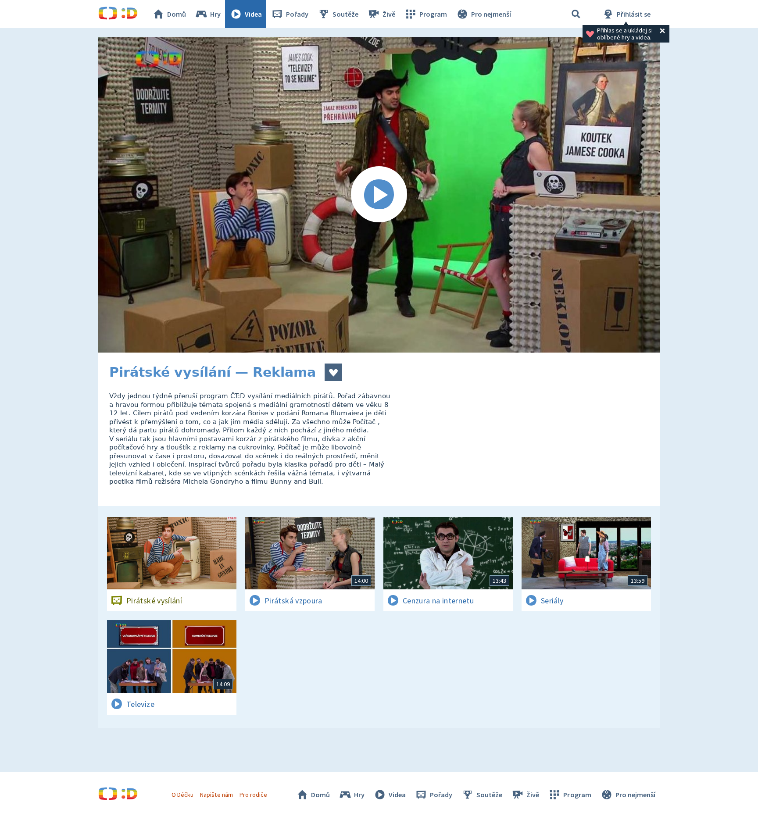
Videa (253, 14)
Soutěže (345, 14)
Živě (389, 14)
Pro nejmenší (491, 14)
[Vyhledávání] (576, 14)
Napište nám (216, 795)
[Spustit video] (379, 195)
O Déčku (182, 795)
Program (433, 14)
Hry (215, 14)
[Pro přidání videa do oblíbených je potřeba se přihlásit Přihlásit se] (333, 372)
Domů (176, 14)
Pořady (297, 14)
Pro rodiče (253, 795)
